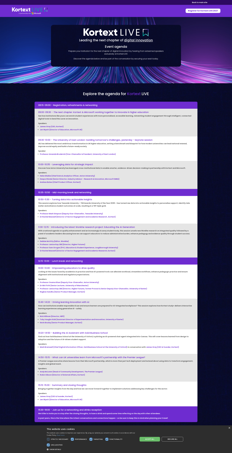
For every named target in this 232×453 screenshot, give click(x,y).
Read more (61, 435)
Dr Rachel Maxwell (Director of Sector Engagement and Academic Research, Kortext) (77, 251)
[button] (91, 449)
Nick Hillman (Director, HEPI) (52, 316)
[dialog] (116, 439)
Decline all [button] (172, 439)
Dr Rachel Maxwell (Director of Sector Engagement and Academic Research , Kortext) (78, 217)
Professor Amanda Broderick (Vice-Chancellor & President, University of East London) (78, 154)
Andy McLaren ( (71, 371)
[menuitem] (201, 11)
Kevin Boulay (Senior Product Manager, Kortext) (61, 322)
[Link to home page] (30, 11)
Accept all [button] (149, 439)
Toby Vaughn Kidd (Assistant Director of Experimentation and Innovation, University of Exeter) (82, 319)
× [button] (229, 428)
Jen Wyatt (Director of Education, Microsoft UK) (61, 399)
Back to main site (199, 3)
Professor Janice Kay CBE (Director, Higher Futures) (62, 244)
